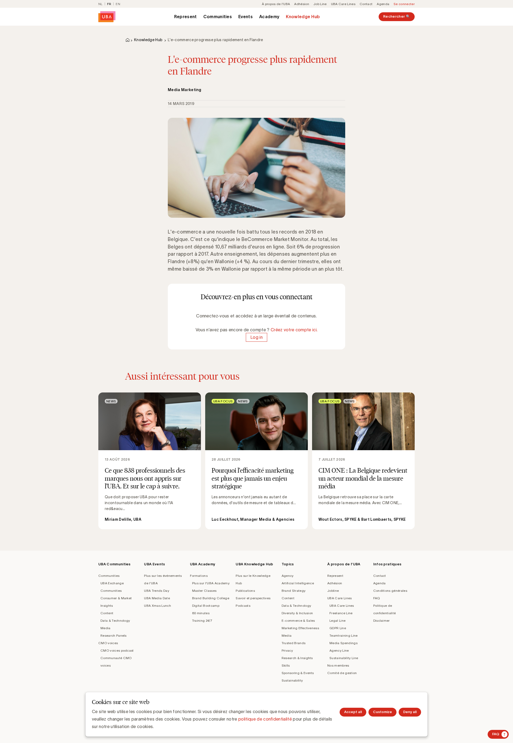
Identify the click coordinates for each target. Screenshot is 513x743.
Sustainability (292, 680)
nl (100, 4)
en (118, 4)
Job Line (320, 4)
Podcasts (243, 605)
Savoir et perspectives (253, 598)
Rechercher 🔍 (396, 16)
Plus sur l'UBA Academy (211, 583)
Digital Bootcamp (205, 605)
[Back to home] (106, 17)
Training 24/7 (202, 620)
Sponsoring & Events (298, 673)
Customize (382, 712)
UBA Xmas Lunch (157, 605)
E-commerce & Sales (298, 620)
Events (245, 16)
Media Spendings (343, 643)
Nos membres (338, 665)
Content (106, 613)
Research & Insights (297, 658)
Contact (366, 4)
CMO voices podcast (117, 650)
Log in (256, 337)
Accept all (353, 712)
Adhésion (301, 4)
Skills (286, 665)
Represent (185, 16)
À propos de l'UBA (276, 4)
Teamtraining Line (343, 635)
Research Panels (113, 635)
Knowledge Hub (303, 16)
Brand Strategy (293, 590)
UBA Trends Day (156, 590)
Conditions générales (390, 590)
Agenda (383, 4)
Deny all (410, 712)
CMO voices (108, 643)
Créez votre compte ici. (294, 329)
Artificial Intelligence (298, 583)
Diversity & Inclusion (297, 613)
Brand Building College (210, 598)
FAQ (376, 598)
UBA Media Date (157, 598)
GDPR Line (337, 628)
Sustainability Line (343, 658)
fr (109, 4)
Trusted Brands (293, 643)
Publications (245, 590)
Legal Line (337, 620)
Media (105, 628)
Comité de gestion (342, 673)
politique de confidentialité (265, 719)
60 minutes (200, 613)
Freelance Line (340, 613)
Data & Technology (115, 620)
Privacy (287, 650)
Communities (217, 16)
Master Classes (204, 590)
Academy (269, 16)
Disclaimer (381, 620)
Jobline (333, 590)
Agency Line (339, 650)
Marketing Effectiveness (300, 628)
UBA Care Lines (343, 4)
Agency (288, 575)
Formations (199, 575)
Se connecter (404, 4)
